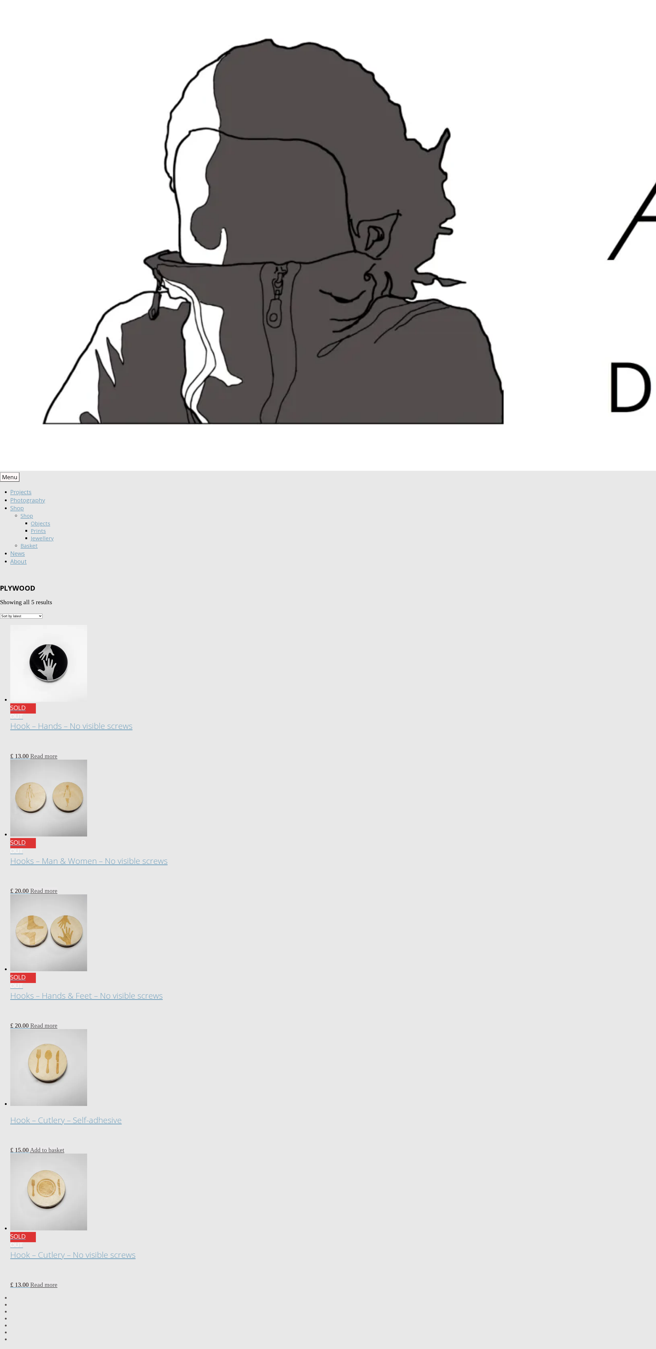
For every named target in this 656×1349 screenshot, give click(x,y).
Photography (27, 500)
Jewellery (42, 538)
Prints (38, 530)
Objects (40, 523)
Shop (17, 508)
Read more (43, 756)
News (17, 553)
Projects (21, 492)
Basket (29, 545)
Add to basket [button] (47, 1150)
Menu (9, 477)
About (18, 561)
